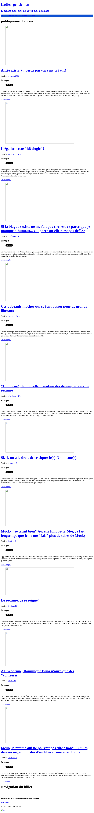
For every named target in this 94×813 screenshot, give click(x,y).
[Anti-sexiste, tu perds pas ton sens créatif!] (18, 65)
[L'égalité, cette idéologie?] (40, 143)
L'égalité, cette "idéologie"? (22, 148)
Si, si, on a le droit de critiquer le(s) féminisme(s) (39, 457)
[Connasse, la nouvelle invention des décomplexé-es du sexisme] (40, 380)
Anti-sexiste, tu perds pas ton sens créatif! (33, 70)
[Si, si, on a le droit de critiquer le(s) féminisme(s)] (40, 452)
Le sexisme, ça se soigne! (20, 600)
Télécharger (5, 802)
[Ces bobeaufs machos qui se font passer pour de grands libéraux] (40, 301)
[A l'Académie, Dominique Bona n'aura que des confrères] (36, 665)
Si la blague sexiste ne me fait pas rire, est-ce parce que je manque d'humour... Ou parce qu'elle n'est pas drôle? (45, 228)
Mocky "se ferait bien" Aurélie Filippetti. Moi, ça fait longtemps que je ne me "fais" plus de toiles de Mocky (43, 533)
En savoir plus (6, 99)
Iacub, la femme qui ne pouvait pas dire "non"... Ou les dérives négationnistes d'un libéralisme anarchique (44, 750)
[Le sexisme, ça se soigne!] (40, 595)
